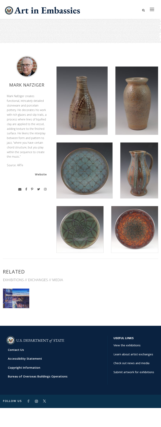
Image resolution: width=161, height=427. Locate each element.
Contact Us (16, 350)
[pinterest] (32, 189)
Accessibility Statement (25, 358)
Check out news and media (131, 363)
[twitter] (38, 189)
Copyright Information (24, 367)
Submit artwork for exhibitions (133, 372)
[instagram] (45, 189)
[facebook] (26, 189)
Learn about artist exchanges (133, 354)
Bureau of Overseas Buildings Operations (38, 376)
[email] (19, 189)
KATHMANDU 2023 (16, 297)
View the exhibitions (127, 345)
